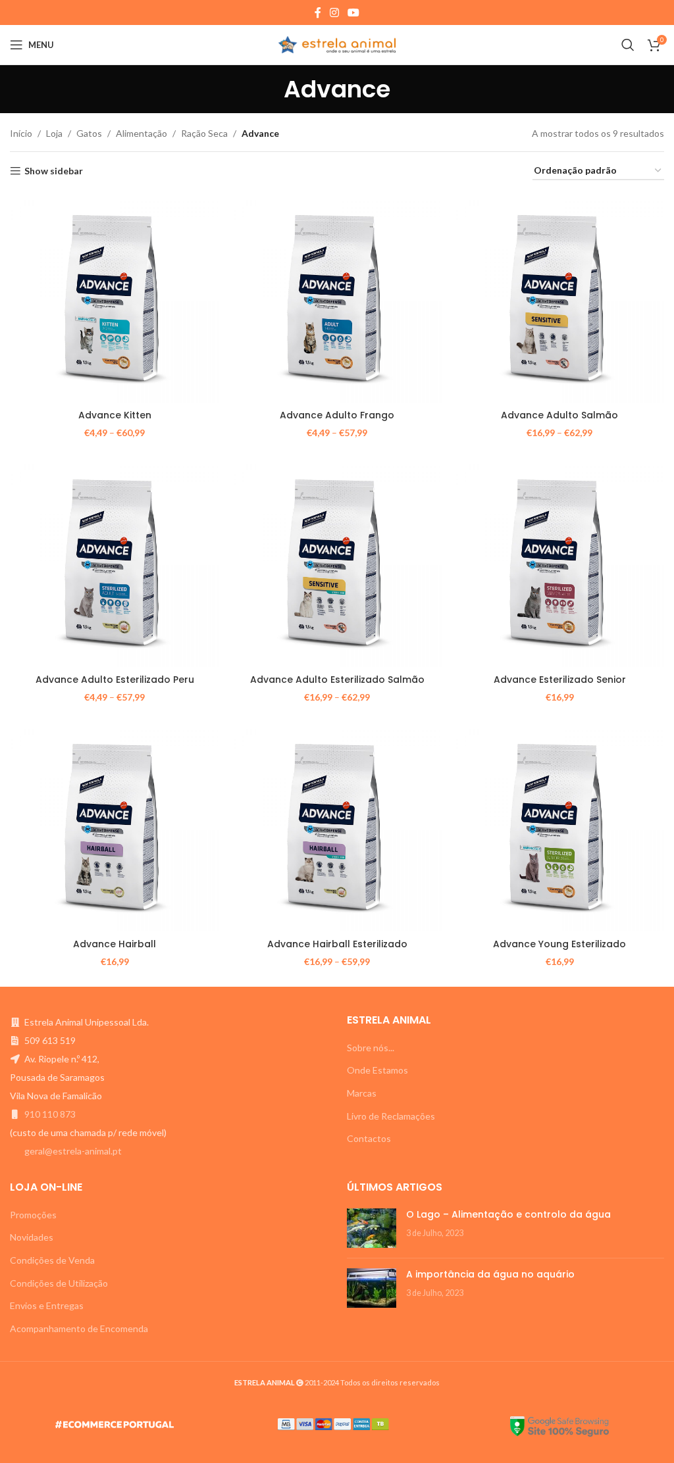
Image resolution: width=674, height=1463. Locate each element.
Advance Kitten (114, 415)
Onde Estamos (377, 1070)
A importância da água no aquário (490, 1274)
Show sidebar (53, 171)
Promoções (33, 1214)
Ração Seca (204, 133)
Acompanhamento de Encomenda (79, 1328)
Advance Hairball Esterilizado (337, 944)
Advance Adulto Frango (337, 415)
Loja (54, 133)
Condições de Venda (52, 1260)
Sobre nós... (370, 1047)
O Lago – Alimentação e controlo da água (508, 1214)
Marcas (361, 1093)
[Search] (628, 45)
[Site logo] (337, 43)
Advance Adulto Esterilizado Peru (115, 679)
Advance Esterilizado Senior (560, 679)
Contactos (369, 1138)
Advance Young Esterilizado (559, 944)
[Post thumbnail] (371, 1228)
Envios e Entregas (47, 1305)
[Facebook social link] (317, 12)
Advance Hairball (114, 944)
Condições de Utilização (59, 1283)
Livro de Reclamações (391, 1116)
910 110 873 (50, 1114)
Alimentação (141, 133)
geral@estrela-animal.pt (73, 1150)
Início (21, 133)
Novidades (31, 1237)
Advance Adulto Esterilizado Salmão (337, 679)
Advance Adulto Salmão (559, 415)
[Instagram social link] (334, 12)
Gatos (89, 133)
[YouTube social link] (354, 12)
